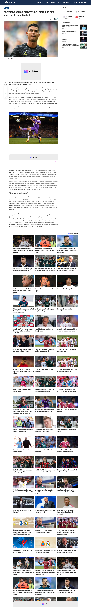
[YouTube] (76, 2)
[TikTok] (80, 2)
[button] (71, 2)
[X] (74, 2)
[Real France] (13, 2)
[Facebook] (73, 2)
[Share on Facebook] (53, 19)
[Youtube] (81, 17)
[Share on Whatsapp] (5, 93)
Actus (6, 8)
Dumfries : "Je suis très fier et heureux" (69, 31)
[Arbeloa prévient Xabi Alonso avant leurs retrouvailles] (83, 39)
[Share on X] (55, 19)
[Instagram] (78, 2)
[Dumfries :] (83, 33)
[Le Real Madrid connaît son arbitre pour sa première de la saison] (83, 27)
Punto (5, 19)
